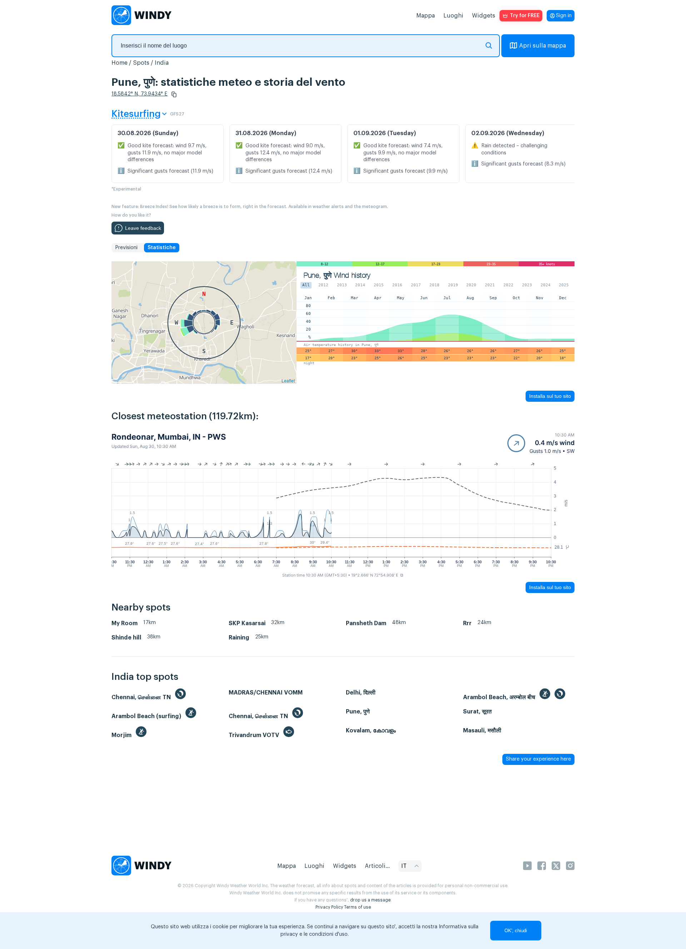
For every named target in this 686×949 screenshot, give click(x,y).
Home (119, 63)
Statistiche (162, 247)
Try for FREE (525, 15)
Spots (141, 63)
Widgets (483, 16)
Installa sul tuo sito (550, 396)
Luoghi (453, 16)
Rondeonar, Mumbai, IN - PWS (168, 436)
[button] (174, 94)
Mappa (425, 16)
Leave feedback (143, 228)
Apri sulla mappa (542, 46)
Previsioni (126, 247)
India (162, 63)
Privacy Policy (329, 907)
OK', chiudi (515, 930)
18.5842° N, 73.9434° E (139, 94)
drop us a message (370, 900)
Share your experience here (538, 759)
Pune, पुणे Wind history (337, 275)
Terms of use (357, 907)
